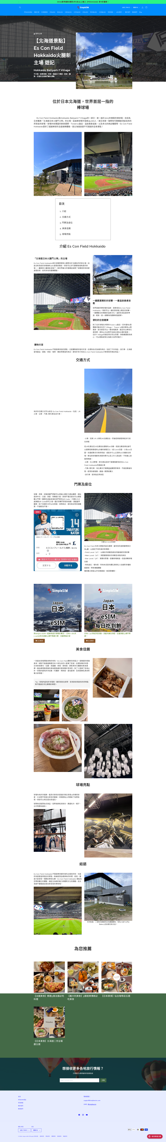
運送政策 (59, 1136)
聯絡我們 (20, 1109)
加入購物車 (40, 640)
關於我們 (20, 1106)
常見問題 (20, 1103)
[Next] (79, 606)
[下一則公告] (147, 2)
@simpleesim (92, 1104)
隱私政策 (48, 1136)
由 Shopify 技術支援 (33, 1136)
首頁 (19, 1096)
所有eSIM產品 (22, 1100)
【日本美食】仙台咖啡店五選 (115, 996)
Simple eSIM (26, 1136)
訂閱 (103, 1080)
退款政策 (42, 1136)
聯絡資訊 (65, 1136)
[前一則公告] (19, 2)
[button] (20, 7)
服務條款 (54, 1136)
